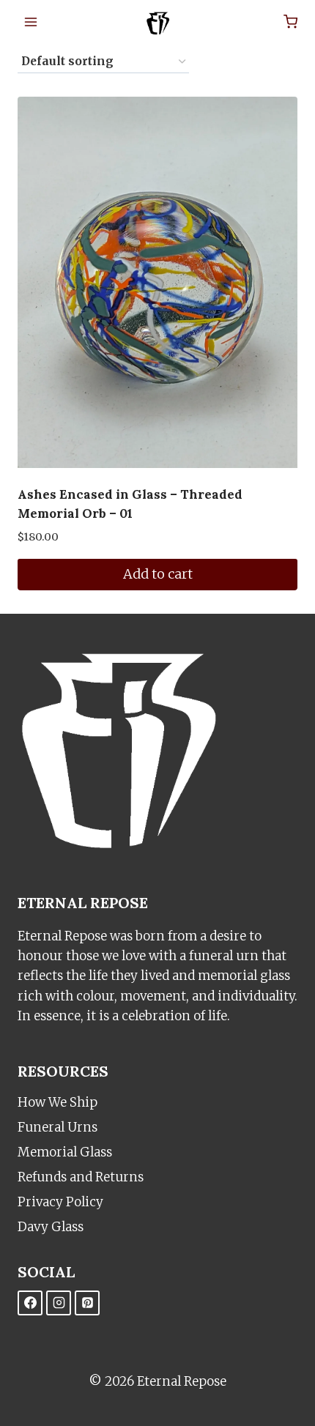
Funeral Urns (57, 1127)
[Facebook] (30, 1303)
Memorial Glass (65, 1152)
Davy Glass (51, 1227)
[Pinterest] (87, 1303)
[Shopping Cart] (290, 22)
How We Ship (57, 1102)
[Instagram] (58, 1303)
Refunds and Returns (81, 1177)
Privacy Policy (60, 1202)
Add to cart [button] (158, 573)
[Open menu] (31, 21)
